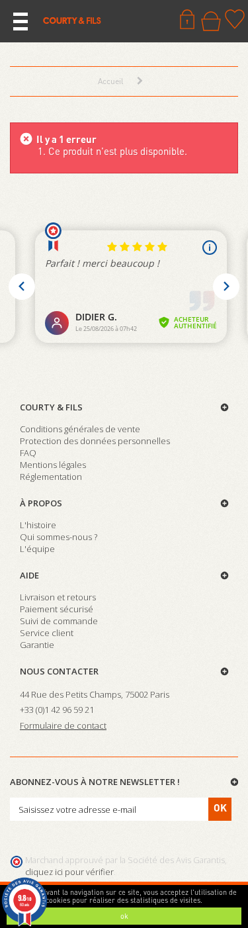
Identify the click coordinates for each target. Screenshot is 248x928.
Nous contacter (59, 671)
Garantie (37, 645)
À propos (41, 503)
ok (124, 916)
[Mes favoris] (235, 19)
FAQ (28, 453)
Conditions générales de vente (80, 429)
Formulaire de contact (63, 725)
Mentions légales (53, 465)
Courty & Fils (51, 407)
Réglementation (51, 477)
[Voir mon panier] (211, 21)
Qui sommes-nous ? (58, 537)
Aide (29, 575)
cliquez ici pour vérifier (69, 872)
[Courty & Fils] (72, 20)
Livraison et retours (58, 597)
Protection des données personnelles (95, 441)
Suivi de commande (59, 621)
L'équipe (37, 549)
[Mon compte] (187, 19)
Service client (46, 633)
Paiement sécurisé (56, 609)
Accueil (111, 81)
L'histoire (38, 525)
